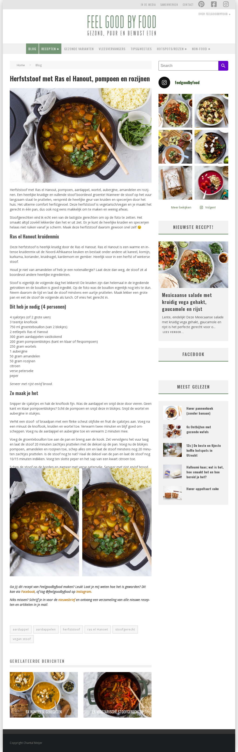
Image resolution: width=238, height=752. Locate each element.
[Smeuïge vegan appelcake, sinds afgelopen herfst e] (175, 183)
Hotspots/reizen (170, 48)
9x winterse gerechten (44, 712)
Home (21, 65)
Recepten (48, 48)
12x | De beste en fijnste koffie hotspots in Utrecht (203, 450)
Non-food (199, 48)
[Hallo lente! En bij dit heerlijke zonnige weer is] (175, 111)
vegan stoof (22, 639)
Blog (32, 48)
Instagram (83, 591)
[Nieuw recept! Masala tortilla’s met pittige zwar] (211, 147)
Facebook (28, 591)
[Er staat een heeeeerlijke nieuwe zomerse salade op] (211, 111)
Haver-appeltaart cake (202, 488)
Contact (188, 5)
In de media (148, 5)
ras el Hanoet (97, 629)
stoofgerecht (125, 629)
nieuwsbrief (66, 599)
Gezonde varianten (79, 48)
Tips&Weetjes (141, 48)
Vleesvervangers (112, 48)
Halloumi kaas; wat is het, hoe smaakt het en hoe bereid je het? (205, 472)
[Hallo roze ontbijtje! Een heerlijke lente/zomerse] (211, 183)
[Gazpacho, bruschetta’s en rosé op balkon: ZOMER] (175, 147)
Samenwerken (169, 5)
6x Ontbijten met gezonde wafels (198, 429)
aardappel (21, 629)
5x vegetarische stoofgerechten (117, 712)
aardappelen (46, 629)
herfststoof (71, 629)
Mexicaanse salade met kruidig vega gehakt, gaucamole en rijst (187, 301)
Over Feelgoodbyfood (213, 14)
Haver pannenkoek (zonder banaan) (199, 411)
